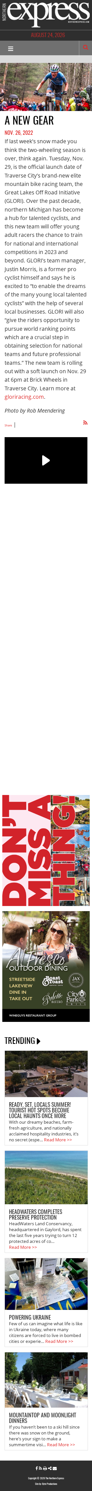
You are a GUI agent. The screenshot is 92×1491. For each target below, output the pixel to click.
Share (8, 425)
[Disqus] (46, 582)
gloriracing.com (24, 396)
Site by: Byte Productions (46, 1484)
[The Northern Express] (46, 14)
